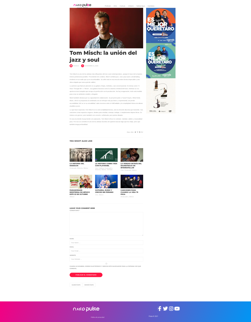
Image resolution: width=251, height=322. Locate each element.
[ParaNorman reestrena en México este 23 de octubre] (81, 181)
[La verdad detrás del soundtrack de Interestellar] (132, 155)
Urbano (131, 6)
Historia (80, 168)
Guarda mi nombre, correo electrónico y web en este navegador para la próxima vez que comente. (105, 267)
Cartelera (151, 6)
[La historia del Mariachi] (81, 155)
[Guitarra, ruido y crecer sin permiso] (106, 181)
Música (76, 66)
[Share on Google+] (142, 132)
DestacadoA (108, 168)
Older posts (76, 285)
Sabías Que (140, 6)
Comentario (75, 210)
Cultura (122, 6)
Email (72, 247)
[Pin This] (139, 132)
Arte (115, 6)
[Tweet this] (135, 132)
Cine (122, 170)
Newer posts (89, 285)
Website (73, 255)
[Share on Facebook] (137, 132)
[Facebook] (159, 308)
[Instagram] (171, 308)
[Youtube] (177, 308)
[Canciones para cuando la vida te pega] (132, 181)
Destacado (73, 168)
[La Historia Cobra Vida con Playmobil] (106, 155)
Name (72, 238)
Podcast (108, 6)
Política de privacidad (97, 317)
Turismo (109, 169)
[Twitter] (165, 308)
